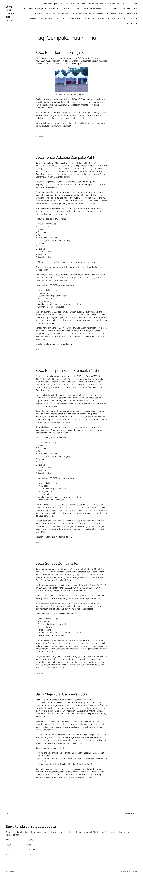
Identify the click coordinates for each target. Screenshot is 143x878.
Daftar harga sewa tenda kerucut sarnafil (88, 3)
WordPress (133, 871)
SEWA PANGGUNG (60, 13)
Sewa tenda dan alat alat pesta (10, 13)
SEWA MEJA (132, 8)
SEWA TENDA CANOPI (127, 13)
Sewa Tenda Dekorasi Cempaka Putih (65, 157)
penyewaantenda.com (62, 344)
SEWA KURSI (119, 8)
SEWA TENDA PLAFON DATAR (124, 18)
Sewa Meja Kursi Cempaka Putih (61, 694)
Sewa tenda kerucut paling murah (63, 53)
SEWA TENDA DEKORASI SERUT (69, 18)
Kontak (78, 8)
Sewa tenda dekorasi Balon (41, 18)
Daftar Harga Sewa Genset (56, 3)
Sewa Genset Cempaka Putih (59, 563)
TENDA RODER (130, 23)
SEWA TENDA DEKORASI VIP (97, 18)
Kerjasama (68, 8)
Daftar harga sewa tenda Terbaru (122, 3)
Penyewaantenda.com (66, 285)
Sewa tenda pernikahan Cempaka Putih (68, 371)
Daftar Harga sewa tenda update (32, 8)
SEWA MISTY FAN (42, 13)
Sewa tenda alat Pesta (106, 13)
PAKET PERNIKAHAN (92, 8)
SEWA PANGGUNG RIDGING (82, 13)
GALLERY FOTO (55, 8)
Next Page (131, 813)
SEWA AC (107, 8)
